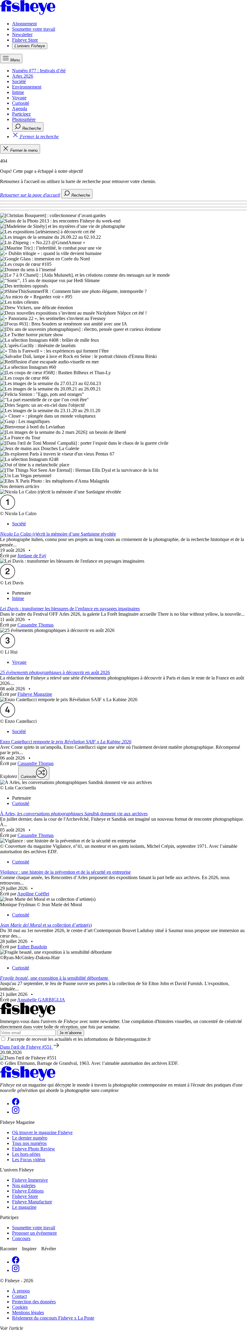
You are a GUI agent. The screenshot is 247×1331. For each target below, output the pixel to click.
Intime (18, 92)
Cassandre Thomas (35, 624)
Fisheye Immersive (30, 1180)
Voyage (19, 97)
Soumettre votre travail (33, 29)
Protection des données (34, 1301)
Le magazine (24, 1207)
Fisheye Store (25, 39)
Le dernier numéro (29, 1137)
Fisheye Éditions (28, 1190)
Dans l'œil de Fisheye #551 (26, 1047)
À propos (21, 1290)
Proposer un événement (34, 1233)
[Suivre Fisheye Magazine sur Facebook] (15, 1103)
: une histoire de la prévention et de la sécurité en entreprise (65, 872)
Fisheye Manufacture (32, 1201)
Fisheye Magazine (34, 694)
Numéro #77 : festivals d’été (39, 70)
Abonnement (24, 23)
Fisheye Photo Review (33, 1148)
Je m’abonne (70, 1033)
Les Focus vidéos (28, 1159)
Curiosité (20, 103)
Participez (21, 114)
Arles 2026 (22, 76)
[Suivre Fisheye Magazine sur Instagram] (15, 1112)
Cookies (20, 1307)
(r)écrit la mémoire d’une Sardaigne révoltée (58, 533)
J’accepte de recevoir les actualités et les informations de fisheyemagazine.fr (79, 1039)
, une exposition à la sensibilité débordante (54, 978)
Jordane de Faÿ (31, 555)
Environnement (26, 86)
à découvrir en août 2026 (55, 672)
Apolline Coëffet (33, 893)
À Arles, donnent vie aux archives (74, 813)
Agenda (19, 108)
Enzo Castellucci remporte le (65, 741)
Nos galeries (24, 1185)
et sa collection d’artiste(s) (46, 925)
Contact (19, 1296)
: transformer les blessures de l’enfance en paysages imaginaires (70, 608)
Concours (21, 1238)
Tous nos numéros (29, 1143)
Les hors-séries (26, 1154)
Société (19, 81)
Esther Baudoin (32, 946)
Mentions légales (28, 1312)
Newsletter (22, 34)
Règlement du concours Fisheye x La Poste (53, 1317)
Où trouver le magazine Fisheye (42, 1132)
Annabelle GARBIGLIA (41, 999)
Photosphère (24, 119)
